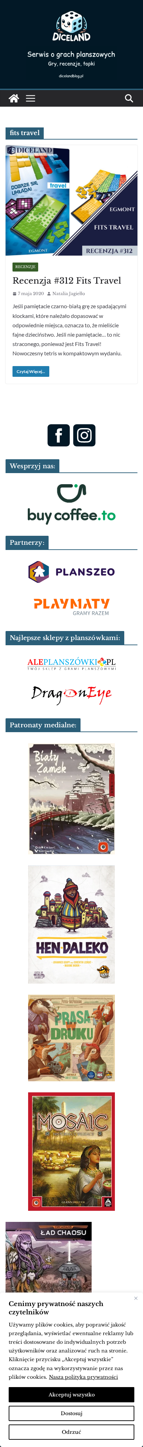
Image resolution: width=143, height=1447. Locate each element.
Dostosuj (71, 1413)
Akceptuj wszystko (72, 1395)
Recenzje (25, 267)
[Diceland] (14, 98)
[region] (71, 1370)
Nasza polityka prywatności (83, 1377)
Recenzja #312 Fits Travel (66, 281)
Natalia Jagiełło (68, 293)
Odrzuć (71, 1432)
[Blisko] (136, 1298)
